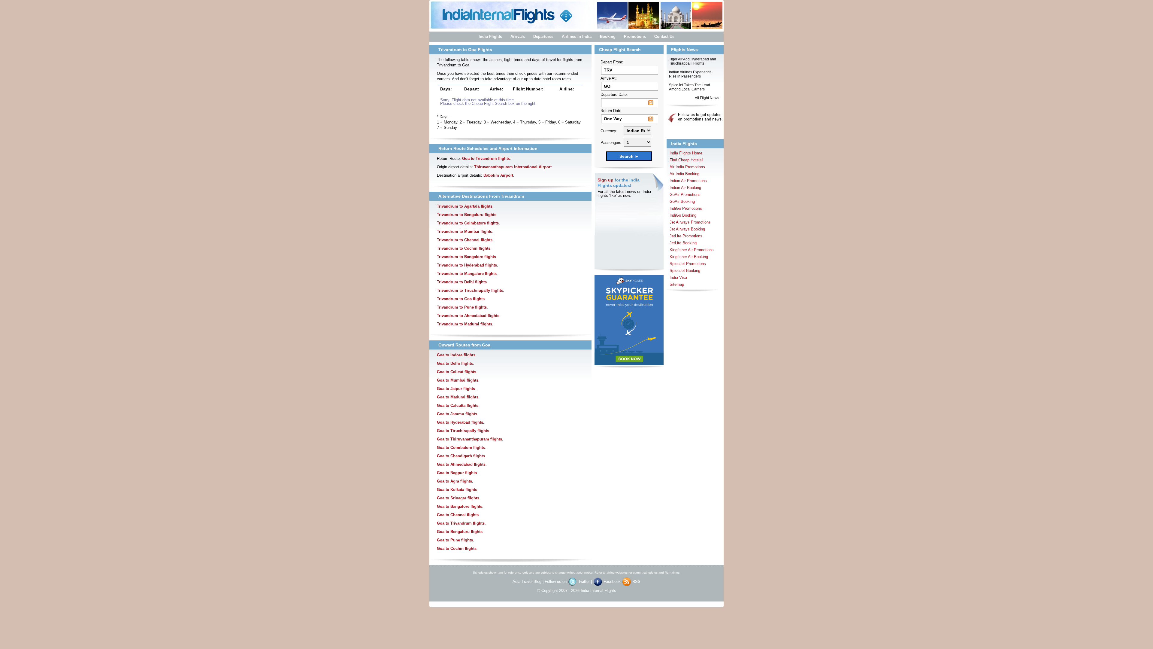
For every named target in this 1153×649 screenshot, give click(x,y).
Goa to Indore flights (456, 355)
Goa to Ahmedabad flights (461, 464)
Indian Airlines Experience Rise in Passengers (690, 74)
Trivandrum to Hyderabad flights (467, 265)
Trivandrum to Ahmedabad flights (468, 315)
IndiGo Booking (683, 215)
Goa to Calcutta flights (457, 405)
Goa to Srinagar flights (458, 498)
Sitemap (677, 284)
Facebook (613, 581)
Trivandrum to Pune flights (462, 307)
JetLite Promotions (686, 236)
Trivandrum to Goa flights (461, 299)
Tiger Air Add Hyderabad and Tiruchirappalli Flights (692, 61)
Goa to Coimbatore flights (461, 447)
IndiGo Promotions (686, 208)
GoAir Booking (682, 201)
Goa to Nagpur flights (457, 473)
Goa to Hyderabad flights (460, 422)
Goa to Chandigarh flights (461, 456)
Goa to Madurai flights (457, 397)
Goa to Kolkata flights (457, 489)
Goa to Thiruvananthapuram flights (469, 439)
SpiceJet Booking (685, 270)
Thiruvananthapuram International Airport (513, 167)
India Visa (678, 277)
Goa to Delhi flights (455, 363)
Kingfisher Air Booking (689, 256)
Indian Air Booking (685, 187)
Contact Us (664, 36)
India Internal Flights (598, 590)
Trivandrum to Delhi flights (462, 282)
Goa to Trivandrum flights (486, 158)
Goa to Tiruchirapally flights (463, 430)
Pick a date (650, 102)
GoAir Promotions (685, 194)
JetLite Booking (683, 243)
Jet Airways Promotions (690, 222)
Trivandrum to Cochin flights (463, 248)
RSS (636, 581)
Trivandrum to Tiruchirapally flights (470, 290)
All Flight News (707, 98)
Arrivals (517, 36)
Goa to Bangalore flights (459, 506)
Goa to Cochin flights (457, 548)
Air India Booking (684, 174)
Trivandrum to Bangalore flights (466, 256)
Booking (608, 36)
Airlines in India (577, 36)
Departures (543, 36)
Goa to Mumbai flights (457, 380)
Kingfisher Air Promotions (692, 250)
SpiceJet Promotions (688, 263)
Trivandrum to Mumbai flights (464, 231)
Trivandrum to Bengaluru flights (466, 214)
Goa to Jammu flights (457, 414)
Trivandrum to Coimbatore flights (468, 223)
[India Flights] (576, 28)
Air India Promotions (687, 167)
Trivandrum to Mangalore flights (467, 273)
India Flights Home (686, 153)
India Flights (490, 36)
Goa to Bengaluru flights (460, 531)
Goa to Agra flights (454, 481)
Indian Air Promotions (688, 180)
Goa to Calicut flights (456, 372)
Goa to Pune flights (455, 540)
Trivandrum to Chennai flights (464, 240)
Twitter (584, 581)
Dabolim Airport (498, 175)
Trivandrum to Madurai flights (464, 324)
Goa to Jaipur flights (456, 388)
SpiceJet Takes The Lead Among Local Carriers (689, 87)
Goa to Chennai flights (458, 515)
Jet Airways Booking (687, 229)
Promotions (635, 36)
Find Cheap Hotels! (686, 160)
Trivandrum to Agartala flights (464, 206)
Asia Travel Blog (527, 581)
